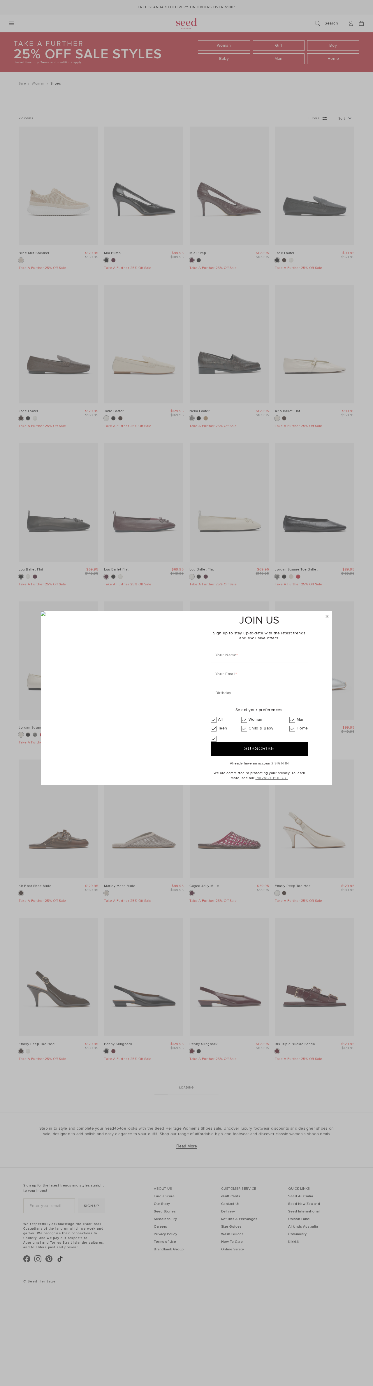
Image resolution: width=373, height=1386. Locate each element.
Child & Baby (261, 728)
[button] (327, 617)
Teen (222, 728)
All (220, 719)
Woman (256, 719)
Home (302, 728)
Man (301, 719)
